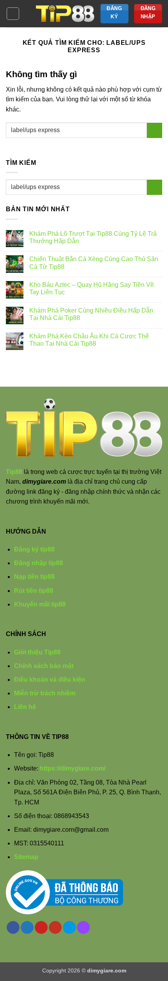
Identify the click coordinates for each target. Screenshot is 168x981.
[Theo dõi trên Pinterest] (41, 927)
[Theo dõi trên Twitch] (83, 927)
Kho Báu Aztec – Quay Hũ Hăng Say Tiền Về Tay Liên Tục (91, 288)
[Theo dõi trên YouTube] (55, 927)
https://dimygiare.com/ (72, 768)
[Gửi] (154, 130)
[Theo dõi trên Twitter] (27, 927)
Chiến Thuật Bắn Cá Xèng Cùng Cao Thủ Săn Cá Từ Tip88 (93, 263)
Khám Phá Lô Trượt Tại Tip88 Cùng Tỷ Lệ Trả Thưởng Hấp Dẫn (93, 237)
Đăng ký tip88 (34, 549)
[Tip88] (65, 13)
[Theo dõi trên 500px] (69, 927)
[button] (13, 13)
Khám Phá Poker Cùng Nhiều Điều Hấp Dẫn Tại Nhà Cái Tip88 (91, 314)
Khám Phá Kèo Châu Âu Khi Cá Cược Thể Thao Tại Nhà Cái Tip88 (89, 340)
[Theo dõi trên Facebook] (13, 927)
